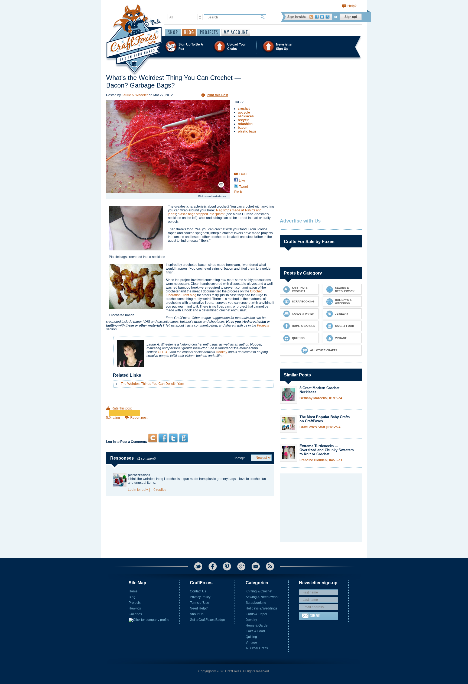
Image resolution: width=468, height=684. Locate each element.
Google (328, 17)
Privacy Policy (200, 597)
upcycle (244, 112)
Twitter (322, 17)
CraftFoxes (311, 17)
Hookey (221, 352)
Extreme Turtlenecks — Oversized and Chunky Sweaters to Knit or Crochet (327, 450)
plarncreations (139, 475)
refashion (245, 124)
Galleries (135, 614)
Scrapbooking (256, 603)
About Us (196, 614)
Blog (132, 597)
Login (132, 490)
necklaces (246, 116)
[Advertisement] (190, 423)
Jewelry (251, 620)
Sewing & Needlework (262, 597)
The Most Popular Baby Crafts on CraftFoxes (325, 419)
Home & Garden (257, 625)
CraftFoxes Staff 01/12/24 (320, 427)
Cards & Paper (256, 614)
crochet (244, 109)
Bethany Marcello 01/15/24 (321, 398)
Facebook (317, 17)
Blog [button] (189, 32)
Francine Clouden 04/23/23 (321, 460)
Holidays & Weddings (261, 608)
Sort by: (239, 458)
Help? (351, 6)
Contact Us (198, 591)
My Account (235, 32)
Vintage (251, 642)
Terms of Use (199, 603)
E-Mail (256, 566)
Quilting (251, 637)
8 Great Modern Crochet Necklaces (319, 390)
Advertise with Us (300, 221)
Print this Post (217, 95)
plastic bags (247, 131)
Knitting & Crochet (259, 591)
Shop (173, 32)
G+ (241, 566)
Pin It (238, 192)
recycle (243, 120)
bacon (242, 128)
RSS (270, 566)
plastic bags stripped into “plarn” (201, 214)
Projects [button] (208, 32)
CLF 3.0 (164, 352)
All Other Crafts (257, 648)
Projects (263, 325)
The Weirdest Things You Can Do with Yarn (152, 384)
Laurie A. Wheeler (135, 95)
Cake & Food (255, 631)
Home (133, 591)
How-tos (135, 608)
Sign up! (350, 17)
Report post (138, 418)
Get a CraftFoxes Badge (207, 620)
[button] (233, 46)
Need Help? (199, 608)
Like (241, 180)
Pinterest (227, 566)
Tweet (243, 187)
